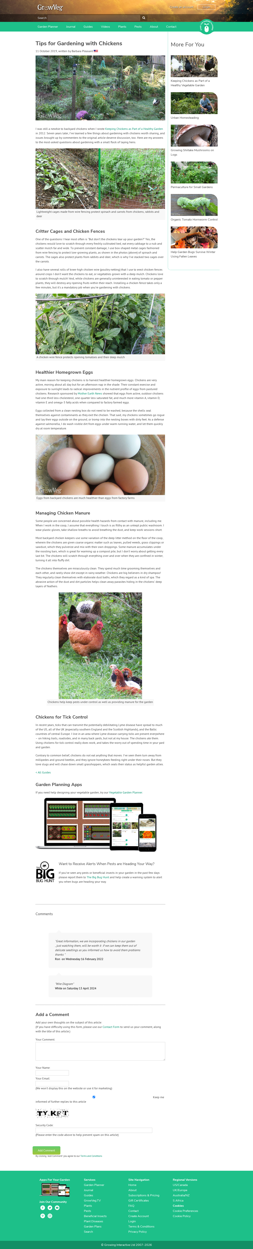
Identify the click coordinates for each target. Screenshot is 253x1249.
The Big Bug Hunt (98, 877)
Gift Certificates (138, 1201)
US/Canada (180, 1185)
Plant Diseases (93, 1221)
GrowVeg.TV (92, 1201)
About (154, 27)
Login (206, 7)
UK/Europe (180, 1190)
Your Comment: (45, 1040)
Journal (70, 27)
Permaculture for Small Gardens (192, 187)
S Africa (178, 1201)
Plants (122, 27)
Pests (138, 27)
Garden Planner (48, 27)
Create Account (138, 1216)
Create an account (181, 7)
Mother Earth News (90, 394)
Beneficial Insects (95, 1216)
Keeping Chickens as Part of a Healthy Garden (134, 129)
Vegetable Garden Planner (125, 793)
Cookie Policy (182, 1216)
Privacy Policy (137, 1232)
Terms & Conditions (141, 1227)
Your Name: (43, 1068)
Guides (88, 27)
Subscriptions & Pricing (143, 1195)
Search (42, 18)
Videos (105, 27)
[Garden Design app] (103, 855)
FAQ (131, 1206)
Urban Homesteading (185, 118)
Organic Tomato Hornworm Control (194, 220)
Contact (171, 27)
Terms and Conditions (91, 1156)
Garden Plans (92, 1227)
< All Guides (43, 773)
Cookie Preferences (185, 1211)
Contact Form (111, 1027)
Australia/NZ (181, 1195)
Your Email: (43, 1079)
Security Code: (45, 1125)
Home (132, 1185)
